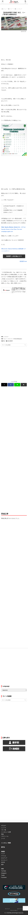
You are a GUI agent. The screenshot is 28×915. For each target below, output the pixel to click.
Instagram (3, 873)
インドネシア (5, 336)
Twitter (3, 875)
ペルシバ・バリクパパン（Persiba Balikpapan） (13, 338)
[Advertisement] (14, 45)
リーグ (3, 838)
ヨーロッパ (4, 860)
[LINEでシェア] (17, 384)
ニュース (3, 827)
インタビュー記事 (6, 832)
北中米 (3, 862)
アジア (3, 853)
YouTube (3, 871)
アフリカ (3, 855)
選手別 (3, 847)
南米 (2, 864)
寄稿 (4, 341)
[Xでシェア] (4, 384)
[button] (25, 345)
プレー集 (3, 829)
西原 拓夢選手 (10, 341)
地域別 (3, 851)
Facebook (3, 877)
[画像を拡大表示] (14, 139)
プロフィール (4, 836)
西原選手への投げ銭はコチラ (14, 256)
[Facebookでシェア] (11, 384)
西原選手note (23, 261)
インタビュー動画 (6, 842)
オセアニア (4, 858)
